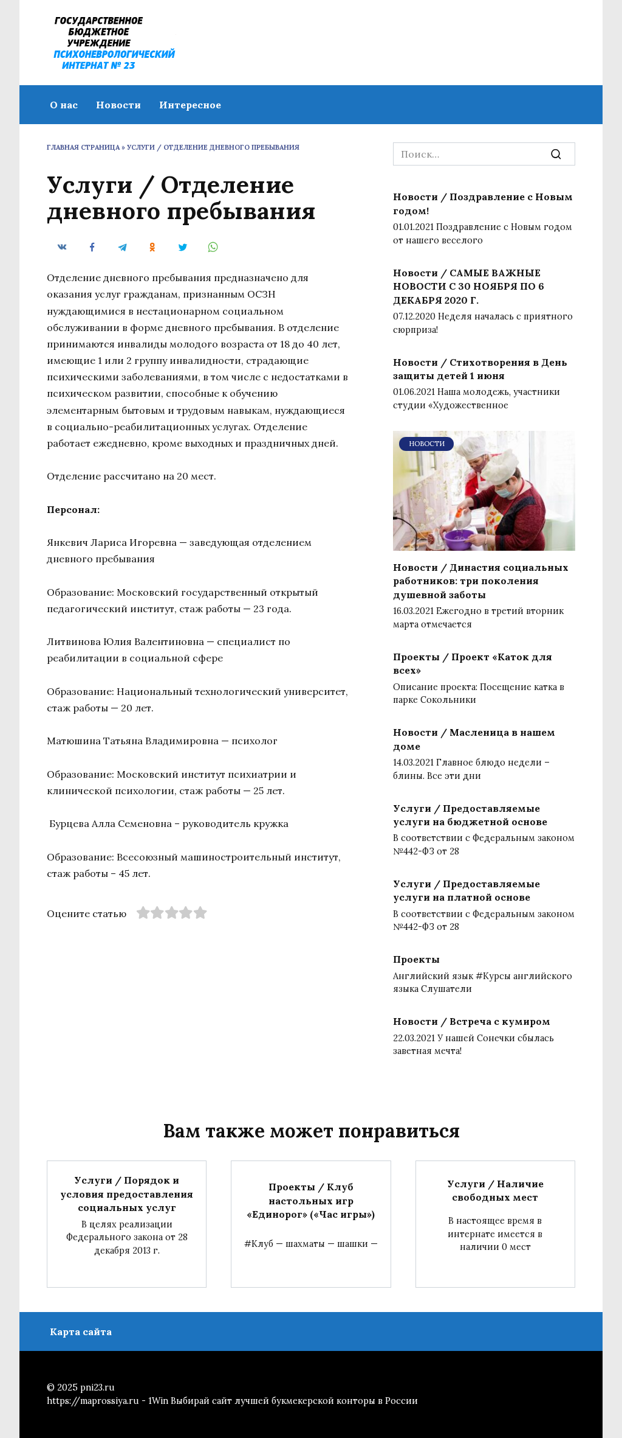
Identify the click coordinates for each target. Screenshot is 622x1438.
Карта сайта (81, 1331)
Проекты (416, 959)
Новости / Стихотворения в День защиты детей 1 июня (480, 368)
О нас (64, 105)
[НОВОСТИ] (484, 543)
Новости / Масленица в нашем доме (474, 739)
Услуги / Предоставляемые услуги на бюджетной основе (470, 814)
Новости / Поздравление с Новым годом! (483, 203)
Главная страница (83, 147)
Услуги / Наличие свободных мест (495, 1190)
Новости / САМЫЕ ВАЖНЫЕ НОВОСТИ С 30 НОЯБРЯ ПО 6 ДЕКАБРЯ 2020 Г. (468, 285)
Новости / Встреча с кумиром (471, 1021)
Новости (118, 105)
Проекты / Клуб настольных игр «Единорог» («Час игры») (311, 1200)
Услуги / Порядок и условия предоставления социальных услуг (126, 1193)
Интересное (190, 105)
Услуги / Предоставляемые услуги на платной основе (466, 890)
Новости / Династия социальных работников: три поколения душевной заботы (481, 581)
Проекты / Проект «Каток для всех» (472, 662)
